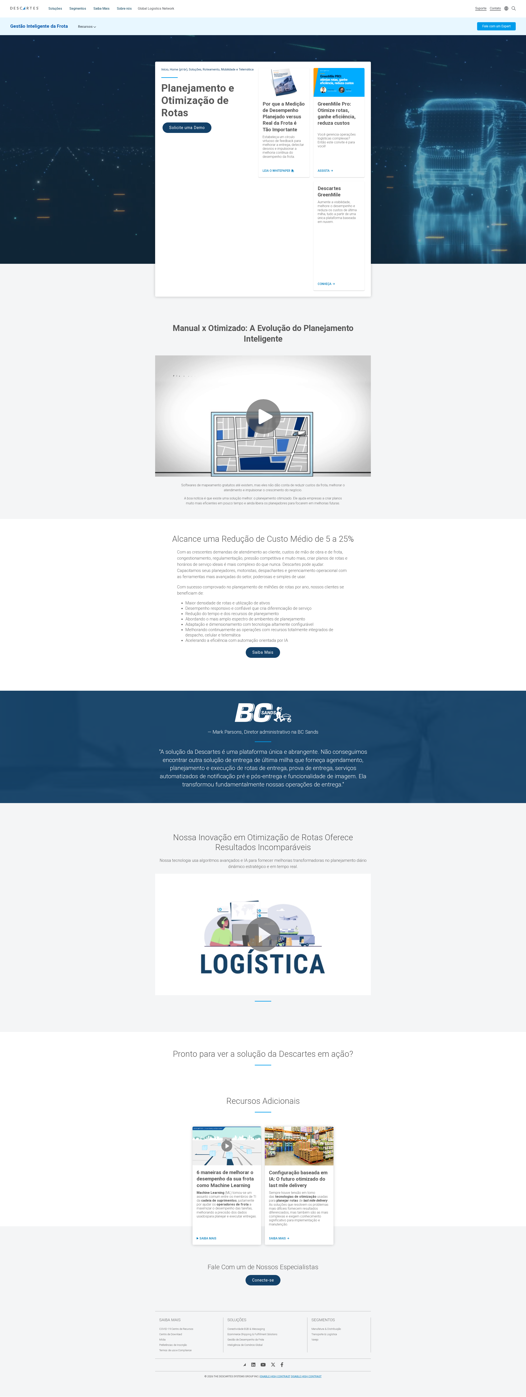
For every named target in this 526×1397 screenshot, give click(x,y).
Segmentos (77, 8)
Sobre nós (124, 8)
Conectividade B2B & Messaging (246, 1328)
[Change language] (506, 8)
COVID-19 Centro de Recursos (176, 1328)
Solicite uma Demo (187, 127)
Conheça (326, 284)
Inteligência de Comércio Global (245, 1344)
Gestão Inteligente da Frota (39, 26)
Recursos (85, 27)
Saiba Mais (101, 8)
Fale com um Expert (496, 26)
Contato (495, 8)
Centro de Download (170, 1334)
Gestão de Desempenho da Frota (245, 1339)
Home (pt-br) (178, 69)
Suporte (481, 8)
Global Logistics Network (156, 8)
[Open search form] (514, 8)
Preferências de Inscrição (173, 1344)
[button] (263, 934)
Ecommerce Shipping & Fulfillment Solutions (252, 1334)
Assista (325, 171)
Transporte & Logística (324, 1334)
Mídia (162, 1339)
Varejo (314, 1339)
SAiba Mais (278, 1238)
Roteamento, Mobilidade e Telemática (228, 69)
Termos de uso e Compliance (175, 1350)
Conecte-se (263, 1280)
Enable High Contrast (275, 1376)
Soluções (55, 8)
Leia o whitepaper (278, 171)
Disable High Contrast (306, 1376)
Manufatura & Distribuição (326, 1328)
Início (164, 69)
